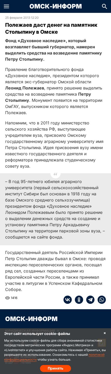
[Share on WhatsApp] (100, 300)
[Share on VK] (68, 300)
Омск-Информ (55, 6)
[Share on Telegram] (88, 300)
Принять (55, 368)
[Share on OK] (77, 300)
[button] (6, 6)
